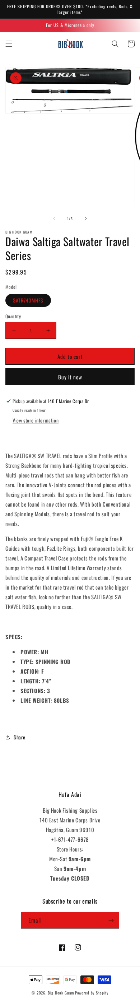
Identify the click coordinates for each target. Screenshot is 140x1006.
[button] (9, 44)
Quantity (13, 316)
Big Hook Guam (61, 993)
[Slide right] (86, 218)
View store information (36, 420)
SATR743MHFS (28, 300)
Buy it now (70, 377)
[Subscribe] (111, 920)
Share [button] (19, 737)
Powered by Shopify (91, 993)
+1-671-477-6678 (70, 839)
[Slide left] (54, 218)
